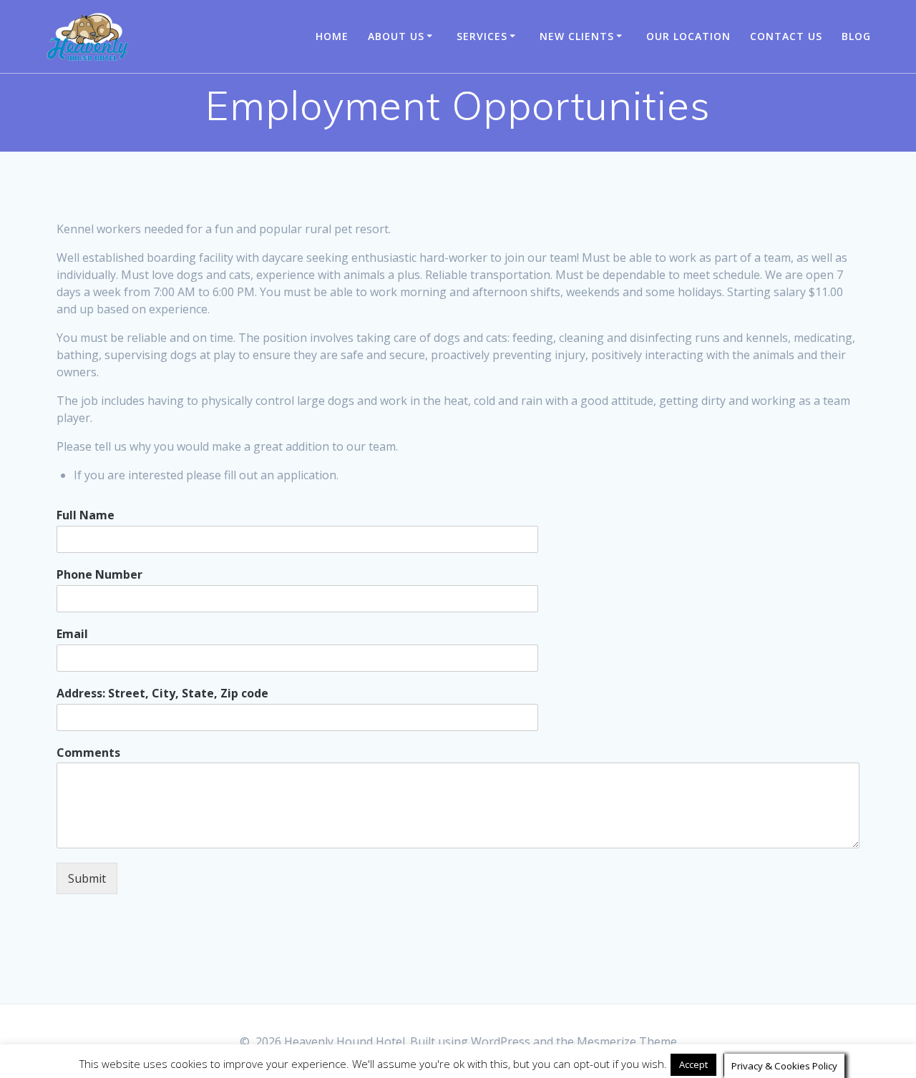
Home (332, 36)
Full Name (85, 515)
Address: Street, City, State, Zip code (162, 693)
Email (72, 634)
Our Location (688, 36)
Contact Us (786, 36)
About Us (396, 36)
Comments (88, 752)
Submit (87, 878)
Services (482, 36)
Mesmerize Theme (627, 1041)
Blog (856, 36)
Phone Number (99, 574)
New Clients (577, 36)
